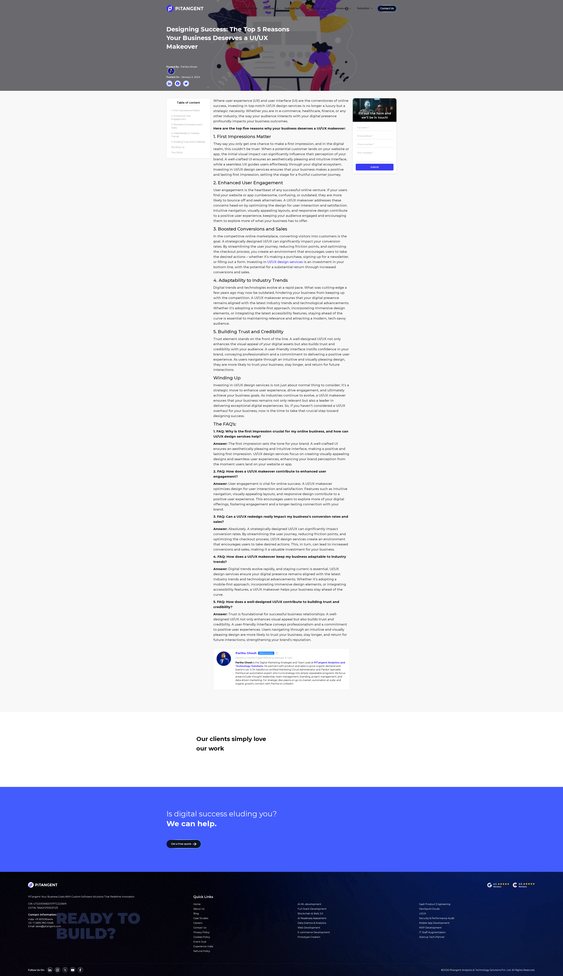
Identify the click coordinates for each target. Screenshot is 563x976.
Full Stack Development (312, 908)
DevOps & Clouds (429, 908)
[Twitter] (186, 83)
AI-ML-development (309, 904)
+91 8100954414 (44, 919)
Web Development (309, 927)
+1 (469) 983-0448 (43, 922)
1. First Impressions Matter (185, 110)
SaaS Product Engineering (434, 904)
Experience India (203, 946)
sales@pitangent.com (48, 926)
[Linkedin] (169, 83)
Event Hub (199, 941)
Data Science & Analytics (312, 923)
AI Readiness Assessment (312, 918)
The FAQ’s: (177, 152)
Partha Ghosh (246, 653)
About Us (198, 908)
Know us (341, 8)
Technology (317, 8)
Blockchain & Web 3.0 (310, 913)
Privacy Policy (201, 932)
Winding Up (178, 147)
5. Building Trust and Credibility (188, 141)
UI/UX (422, 913)
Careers (197, 923)
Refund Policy (201, 951)
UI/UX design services (285, 262)
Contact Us (387, 8)
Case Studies (248, 8)
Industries (292, 8)
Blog (196, 913)
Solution (363, 8)
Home (197, 904)
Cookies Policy (201, 937)
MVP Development (430, 927)
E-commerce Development (314, 932)
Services (269, 8)
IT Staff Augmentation (432, 932)
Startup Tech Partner (432, 937)
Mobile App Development (434, 923)
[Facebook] (178, 83)
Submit (374, 167)
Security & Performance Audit (436, 918)
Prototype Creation (309, 937)
